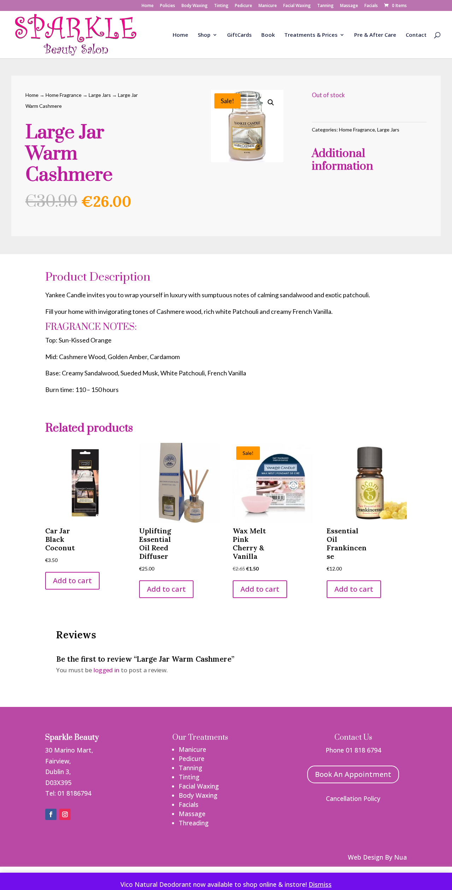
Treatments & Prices (311, 35)
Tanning (325, 6)
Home (148, 6)
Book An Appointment (353, 774)
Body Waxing (195, 6)
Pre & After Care (375, 35)
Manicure (267, 6)
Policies (167, 6)
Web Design (365, 857)
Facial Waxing (297, 6)
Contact (416, 35)
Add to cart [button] (72, 580)
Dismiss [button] (320, 884)
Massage (349, 6)
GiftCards (239, 35)
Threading (194, 823)
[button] (270, 102)
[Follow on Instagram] (65, 814)
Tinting (221, 6)
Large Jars (100, 95)
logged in (106, 670)
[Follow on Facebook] (50, 814)
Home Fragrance (64, 95)
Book (268, 35)
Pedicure (243, 6)
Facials (371, 6)
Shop (204, 35)
